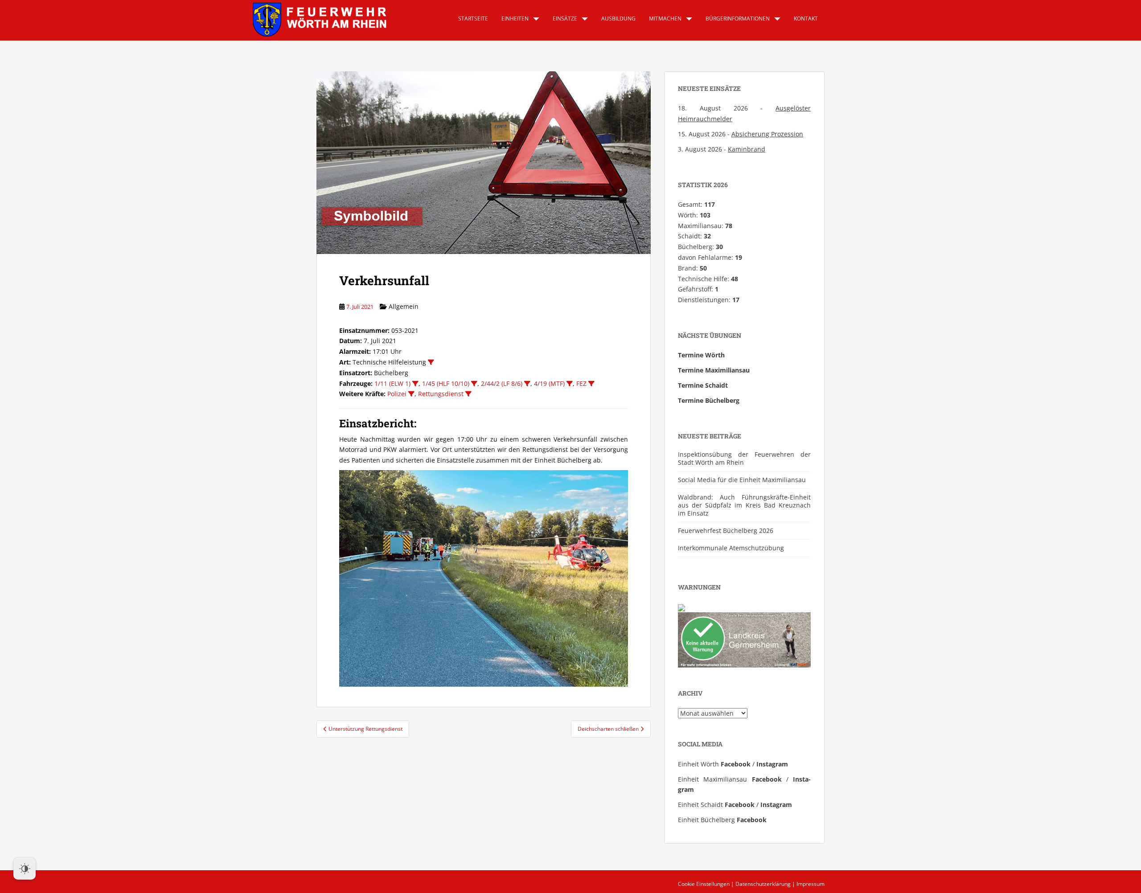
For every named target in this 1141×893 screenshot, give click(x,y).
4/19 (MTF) (549, 383)
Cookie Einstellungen (704, 884)
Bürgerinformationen (738, 18)
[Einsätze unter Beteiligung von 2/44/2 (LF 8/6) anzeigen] (527, 384)
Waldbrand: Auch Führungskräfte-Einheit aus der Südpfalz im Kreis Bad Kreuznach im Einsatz (744, 505)
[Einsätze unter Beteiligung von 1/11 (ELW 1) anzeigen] (415, 384)
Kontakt (806, 18)
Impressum (810, 884)
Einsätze (565, 18)
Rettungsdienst (441, 393)
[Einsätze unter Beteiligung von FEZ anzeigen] (591, 384)
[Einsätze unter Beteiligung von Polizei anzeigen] (411, 394)
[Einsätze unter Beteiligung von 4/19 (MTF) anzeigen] (569, 384)
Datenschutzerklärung (763, 884)
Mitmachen (665, 18)
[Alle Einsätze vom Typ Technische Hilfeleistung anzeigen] (431, 362)
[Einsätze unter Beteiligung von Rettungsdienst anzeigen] (468, 394)
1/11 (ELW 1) (392, 383)
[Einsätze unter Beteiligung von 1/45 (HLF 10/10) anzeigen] (474, 384)
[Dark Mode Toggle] (24, 868)
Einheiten (515, 18)
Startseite (473, 18)
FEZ (581, 383)
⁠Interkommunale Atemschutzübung (731, 548)
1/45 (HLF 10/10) (445, 383)
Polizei (396, 393)
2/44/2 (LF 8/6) (501, 383)
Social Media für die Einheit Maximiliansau (742, 479)
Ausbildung (618, 18)
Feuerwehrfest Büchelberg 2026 (725, 530)
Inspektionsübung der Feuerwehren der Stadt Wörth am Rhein (744, 458)
